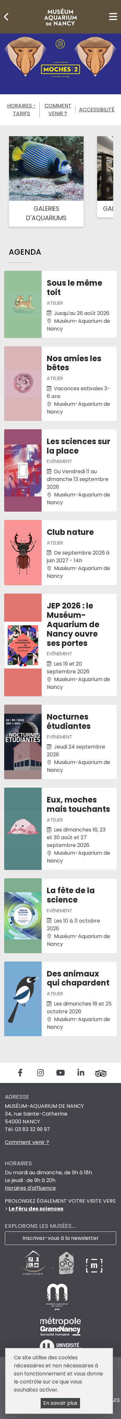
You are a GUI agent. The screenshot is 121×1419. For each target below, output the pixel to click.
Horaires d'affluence (30, 1188)
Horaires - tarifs (21, 109)
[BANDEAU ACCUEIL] (60, 64)
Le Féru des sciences (36, 1208)
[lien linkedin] (80, 1072)
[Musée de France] (94, 1265)
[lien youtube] (60, 1072)
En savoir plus (60, 1403)
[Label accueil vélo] (66, 1265)
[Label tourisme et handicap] (34, 1265)
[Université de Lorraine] (61, 1347)
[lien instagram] (40, 1072)
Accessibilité (97, 109)
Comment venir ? (58, 109)
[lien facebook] (20, 1072)
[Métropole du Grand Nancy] (60, 1326)
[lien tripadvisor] (100, 1072)
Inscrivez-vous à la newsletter (61, 1238)
